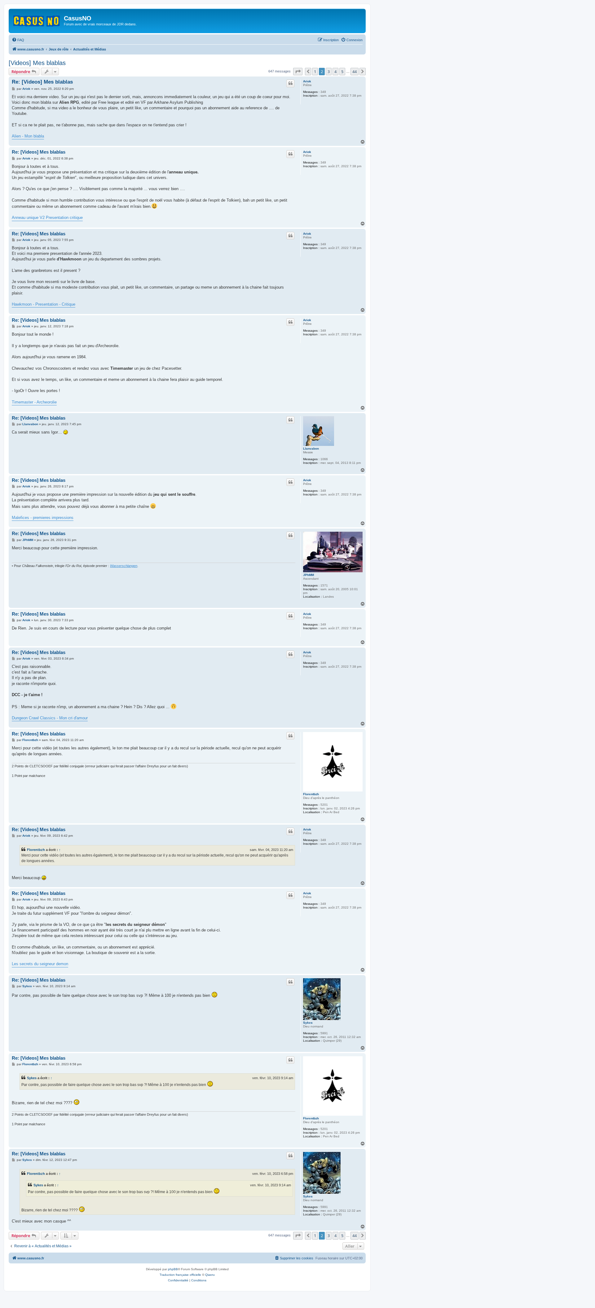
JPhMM (308, 575)
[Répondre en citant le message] (290, 83)
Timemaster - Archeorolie (34, 402)
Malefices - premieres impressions (42, 517)
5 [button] (342, 71)
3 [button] (329, 71)
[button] (297, 71)
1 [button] (315, 71)
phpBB (173, 1269)
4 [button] (335, 71)
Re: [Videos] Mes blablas (42, 82)
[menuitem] (18, 40)
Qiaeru (210, 1274)
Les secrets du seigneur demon (40, 963)
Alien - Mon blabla (28, 136)
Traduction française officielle (180, 1274)
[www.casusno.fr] (37, 19)
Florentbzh (311, 794)
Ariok (307, 81)
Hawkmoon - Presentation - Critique (43, 304)
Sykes (308, 1022)
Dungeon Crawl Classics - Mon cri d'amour (50, 718)
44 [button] (354, 71)
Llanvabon (311, 448)
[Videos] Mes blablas (37, 62)
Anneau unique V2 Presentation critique (47, 217)
